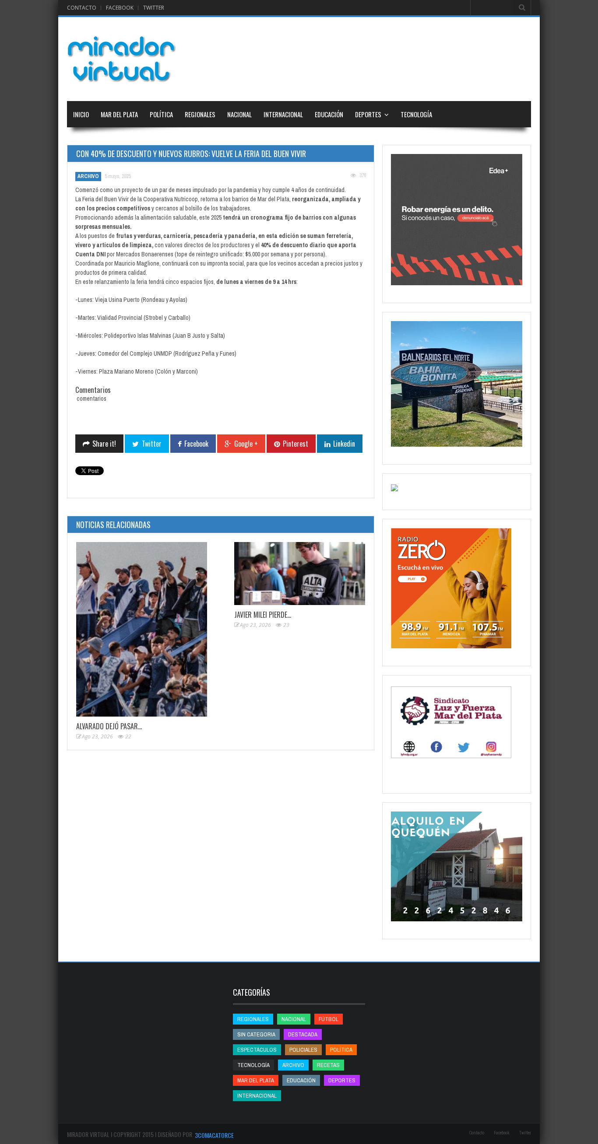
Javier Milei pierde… (262, 614)
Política (161, 114)
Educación (329, 114)
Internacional (283, 114)
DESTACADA (302, 1034)
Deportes (368, 114)
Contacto (81, 7)
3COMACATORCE (214, 1135)
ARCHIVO (88, 176)
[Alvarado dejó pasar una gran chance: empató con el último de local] (141, 629)
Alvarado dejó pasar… (109, 726)
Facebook (120, 7)
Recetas (328, 1065)
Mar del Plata (119, 114)
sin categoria (256, 1034)
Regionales (200, 114)
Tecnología (416, 114)
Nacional (239, 114)
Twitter (153, 7)
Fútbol (328, 1019)
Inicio (81, 114)
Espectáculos (257, 1049)
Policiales (303, 1049)
